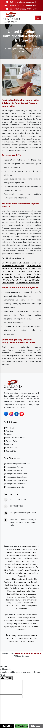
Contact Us (10, 451)
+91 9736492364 (12, 5)
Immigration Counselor (15, 483)
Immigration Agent (13, 470)
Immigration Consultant (16, 477)
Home (20, 45)
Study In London (18, 635)
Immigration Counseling (16, 480)
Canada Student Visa (17, 617)
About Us (9, 428)
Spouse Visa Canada (21, 626)
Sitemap (9, 444)
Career (8, 434)
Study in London (16, 271)
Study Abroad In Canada (26, 614)
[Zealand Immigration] (11, 17)
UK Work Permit (10, 280)
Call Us (8, 726)
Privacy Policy (11, 441)
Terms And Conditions (15, 438)
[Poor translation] (9, 678)
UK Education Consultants (22, 638)
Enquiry (36, 726)
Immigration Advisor (14, 467)
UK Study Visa (20, 268)
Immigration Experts (14, 487)
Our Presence (11, 448)
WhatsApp (22, 726)
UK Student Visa (27, 263)
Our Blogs (9, 431)
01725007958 (29, 5)
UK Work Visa (9, 263)
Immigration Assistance (16, 473)
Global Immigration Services (17, 463)
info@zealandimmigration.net (21, 2)
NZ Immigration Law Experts (25, 582)
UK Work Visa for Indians (27, 282)
